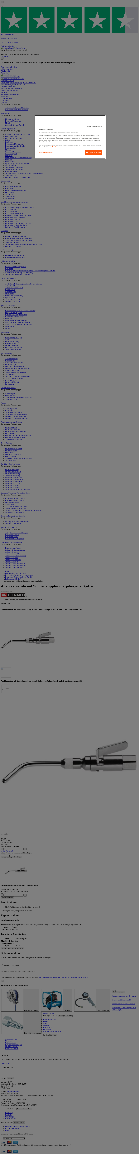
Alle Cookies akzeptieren (93, 152)
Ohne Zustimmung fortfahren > (95, 126)
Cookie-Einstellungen (46, 152)
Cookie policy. (53, 146)
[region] (70, 137)
